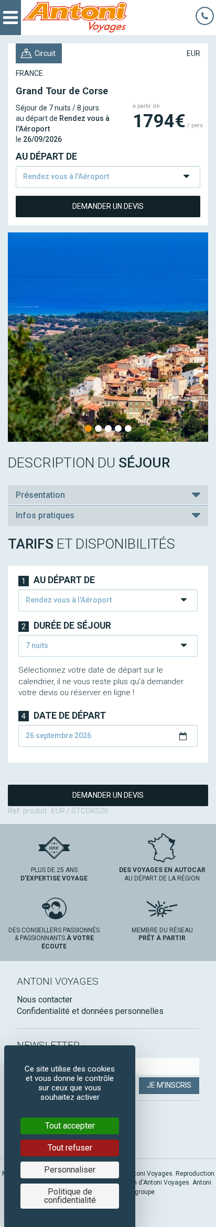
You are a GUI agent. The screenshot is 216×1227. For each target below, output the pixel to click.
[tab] (108, 495)
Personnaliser (69, 1170)
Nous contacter (44, 1000)
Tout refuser (70, 1148)
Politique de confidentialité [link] (70, 1196)
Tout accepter (70, 1126)
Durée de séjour (66, 625)
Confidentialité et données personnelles (90, 1011)
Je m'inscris (169, 1085)
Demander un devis (108, 206)
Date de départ (63, 715)
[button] (108, 495)
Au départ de (46, 156)
